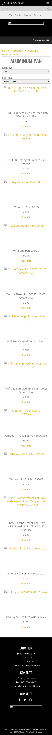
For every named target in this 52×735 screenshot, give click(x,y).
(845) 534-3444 (15, 3)
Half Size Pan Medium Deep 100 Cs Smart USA (26, 390)
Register (38, 15)
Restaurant (33, 50)
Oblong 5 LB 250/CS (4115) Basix (26, 617)
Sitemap (39, 732)
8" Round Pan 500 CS (26, 207)
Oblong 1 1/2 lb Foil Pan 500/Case (26, 435)
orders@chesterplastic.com (26, 686)
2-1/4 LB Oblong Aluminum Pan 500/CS (26, 161)
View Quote (15, 15)
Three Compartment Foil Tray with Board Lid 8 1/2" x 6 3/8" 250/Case (26, 526)
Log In (27, 15)
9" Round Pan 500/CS (26, 250)
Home (6, 50)
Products (18, 50)
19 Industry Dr (27, 659)
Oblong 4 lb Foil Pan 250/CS (26, 479)
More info (26, 126)
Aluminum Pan (11, 54)
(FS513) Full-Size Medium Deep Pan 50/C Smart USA (26, 114)
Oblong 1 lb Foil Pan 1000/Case (26, 573)
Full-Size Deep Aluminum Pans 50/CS (26, 343)
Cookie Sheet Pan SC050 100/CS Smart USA (26, 296)
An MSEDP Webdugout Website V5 (22, 732)
